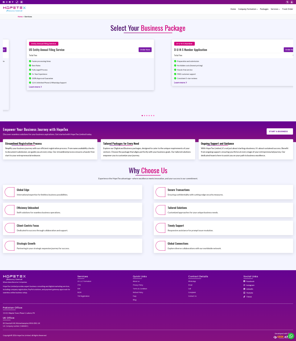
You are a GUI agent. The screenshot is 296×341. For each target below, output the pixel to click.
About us (136, 281)
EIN (78, 289)
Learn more (19, 82)
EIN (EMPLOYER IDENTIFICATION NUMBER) (184, 49)
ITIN (79, 285)
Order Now (130, 49)
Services (274, 9)
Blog (134, 300)
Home (233, 9)
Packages (264, 9)
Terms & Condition (140, 289)
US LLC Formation (84, 281)
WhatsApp (192, 281)
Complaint (192, 292)
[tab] (142, 115)
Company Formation (247, 9)
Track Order (287, 9)
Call (189, 289)
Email (190, 285)
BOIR (79, 292)
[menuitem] (233, 9)
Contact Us (192, 296)
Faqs (134, 296)
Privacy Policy (138, 285)
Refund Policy (138, 292)
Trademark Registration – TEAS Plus (35, 49)
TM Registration (83, 296)
